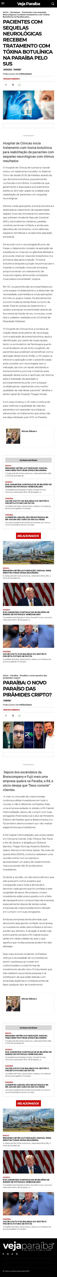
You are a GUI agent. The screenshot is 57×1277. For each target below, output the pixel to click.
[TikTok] (12, 1254)
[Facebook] (6, 85)
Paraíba (17, 69)
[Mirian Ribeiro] (13, 436)
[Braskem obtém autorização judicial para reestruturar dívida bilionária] (28, 552)
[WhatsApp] (19, 85)
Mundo (8, 482)
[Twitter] (12, 85)
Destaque (15, 12)
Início (5, 12)
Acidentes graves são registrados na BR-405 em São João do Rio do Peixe (26, 518)
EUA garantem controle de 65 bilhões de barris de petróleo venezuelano (28, 485)
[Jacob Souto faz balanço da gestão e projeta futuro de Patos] (28, 636)
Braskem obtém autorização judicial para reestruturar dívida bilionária (26, 469)
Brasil (8, 466)
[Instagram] (7, 1254)
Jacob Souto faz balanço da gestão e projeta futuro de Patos (27, 502)
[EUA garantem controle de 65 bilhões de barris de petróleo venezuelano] (28, 594)
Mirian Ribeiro (11, 79)
